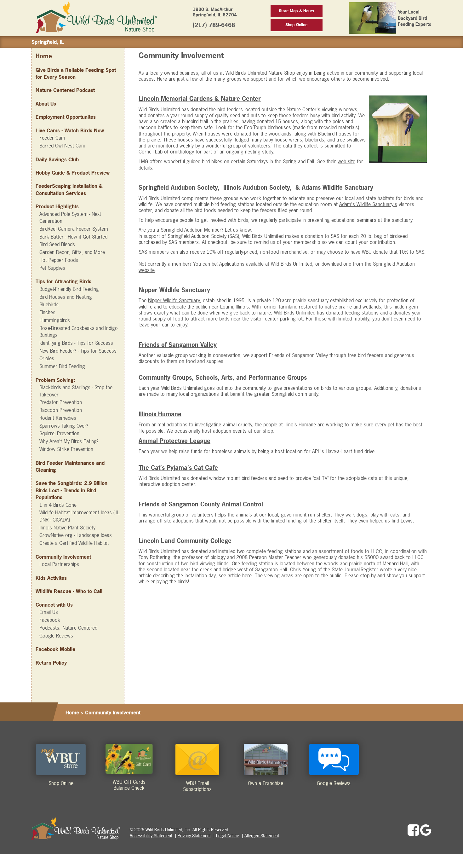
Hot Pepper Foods (58, 260)
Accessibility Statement (151, 836)
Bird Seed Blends (57, 244)
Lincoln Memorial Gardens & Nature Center (200, 99)
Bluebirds (49, 304)
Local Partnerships (59, 564)
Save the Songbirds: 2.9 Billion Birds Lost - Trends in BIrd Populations (71, 490)
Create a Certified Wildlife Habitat (74, 543)
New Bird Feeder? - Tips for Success (78, 350)
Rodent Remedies (57, 417)
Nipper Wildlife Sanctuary (174, 300)
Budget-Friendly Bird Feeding (69, 289)
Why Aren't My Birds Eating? (69, 441)
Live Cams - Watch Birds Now (70, 130)
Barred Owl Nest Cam (62, 145)
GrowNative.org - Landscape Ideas (75, 535)
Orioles (46, 358)
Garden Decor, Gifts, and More (72, 252)
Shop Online (296, 24)
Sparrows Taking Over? (63, 425)
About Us (46, 103)
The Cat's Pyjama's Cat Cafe (178, 468)
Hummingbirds (54, 320)
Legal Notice (227, 836)
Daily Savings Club (57, 159)
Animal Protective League (174, 441)
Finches (47, 312)
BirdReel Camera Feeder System (73, 228)
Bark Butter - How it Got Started (73, 236)
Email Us (48, 612)
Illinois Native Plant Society (67, 527)
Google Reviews (56, 635)
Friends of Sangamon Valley (178, 345)
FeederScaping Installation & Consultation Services (69, 189)
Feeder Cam (52, 137)
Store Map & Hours (296, 11)
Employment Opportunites (66, 116)
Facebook (49, 619)
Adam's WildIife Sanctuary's (368, 204)
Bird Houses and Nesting (65, 296)
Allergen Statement (261, 836)
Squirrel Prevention (59, 433)
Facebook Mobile (55, 649)
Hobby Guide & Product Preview (73, 172)
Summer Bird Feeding (62, 366)
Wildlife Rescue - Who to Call (69, 591)
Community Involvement (63, 556)
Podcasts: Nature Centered (68, 627)
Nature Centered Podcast (65, 90)
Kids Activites (51, 577)
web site (346, 161)
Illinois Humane (160, 414)
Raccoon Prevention (60, 410)
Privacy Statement (194, 836)
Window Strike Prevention (66, 449)
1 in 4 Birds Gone (58, 504)
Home (44, 56)
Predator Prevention (60, 402)
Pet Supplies (52, 267)
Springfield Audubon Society (178, 188)
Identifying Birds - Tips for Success (76, 342)
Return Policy (51, 662)
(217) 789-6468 (214, 25)
